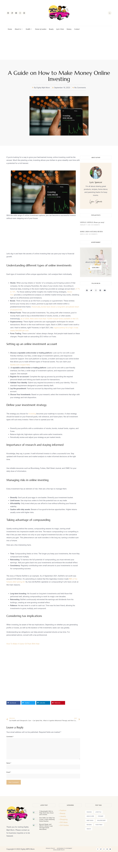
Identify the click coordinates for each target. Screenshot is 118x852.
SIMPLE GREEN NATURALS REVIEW (91, 231)
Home (10, 29)
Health (28, 29)
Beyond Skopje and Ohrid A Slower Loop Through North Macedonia (46, 826)
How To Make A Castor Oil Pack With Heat (22, 644)
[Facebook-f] (97, 849)
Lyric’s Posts (60, 29)
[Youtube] (16, 13)
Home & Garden (40, 29)
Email (8, 772)
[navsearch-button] (110, 13)
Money (69, 29)
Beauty (51, 29)
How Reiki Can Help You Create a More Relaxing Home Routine (47, 819)
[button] (13, 703)
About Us (18, 29)
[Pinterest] (24, 13)
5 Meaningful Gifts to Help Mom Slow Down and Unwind (46, 812)
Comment (9, 736)
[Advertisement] (59, 46)
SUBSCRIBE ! (96, 267)
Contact (77, 29)
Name (8, 763)
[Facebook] (8, 13)
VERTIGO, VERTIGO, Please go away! (92, 222)
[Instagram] (20, 13)
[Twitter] (12, 13)
